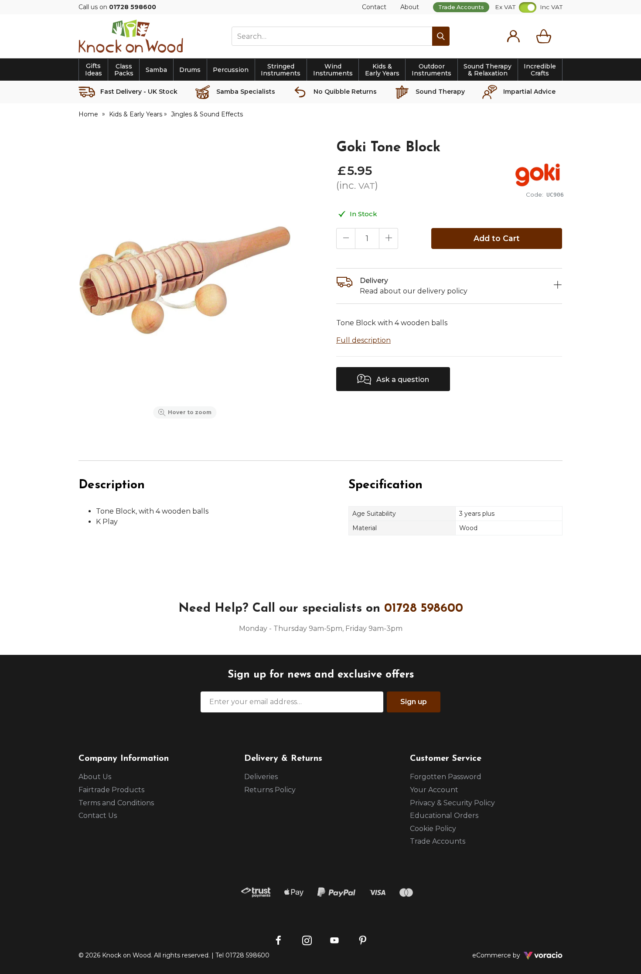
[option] (185, 281)
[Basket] (545, 36)
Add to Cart (497, 238)
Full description (363, 340)
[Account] (513, 36)
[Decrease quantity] (345, 238)
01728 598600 (423, 609)
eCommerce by (507, 955)
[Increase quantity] (388, 238)
